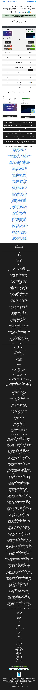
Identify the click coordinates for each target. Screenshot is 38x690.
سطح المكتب (18, 259)
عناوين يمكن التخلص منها (19, 351)
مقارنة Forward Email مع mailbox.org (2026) (19, 239)
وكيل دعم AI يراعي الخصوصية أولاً (19, 397)
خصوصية (7, 1)
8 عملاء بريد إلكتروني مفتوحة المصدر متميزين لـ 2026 (19, 517)
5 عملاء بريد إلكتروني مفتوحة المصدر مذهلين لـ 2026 (19, 525)
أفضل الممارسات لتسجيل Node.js (19, 394)
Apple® (19, 254)
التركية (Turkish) (19, 660)
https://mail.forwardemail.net (19, 16)
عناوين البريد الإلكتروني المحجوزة (19, 354)
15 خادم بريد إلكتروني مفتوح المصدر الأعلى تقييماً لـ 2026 (19, 507)
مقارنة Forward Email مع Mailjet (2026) (19, 199)
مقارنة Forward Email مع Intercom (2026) (19, 188)
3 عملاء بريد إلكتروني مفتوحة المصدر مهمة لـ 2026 (19, 465)
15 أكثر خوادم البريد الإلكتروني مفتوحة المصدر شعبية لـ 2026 (19, 509)
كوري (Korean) (19, 652)
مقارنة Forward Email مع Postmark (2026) (19, 214)
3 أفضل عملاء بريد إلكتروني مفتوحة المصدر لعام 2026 (19, 570)
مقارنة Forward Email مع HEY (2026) (19, 181)
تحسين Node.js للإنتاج (19, 411)
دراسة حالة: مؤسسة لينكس (19, 401)
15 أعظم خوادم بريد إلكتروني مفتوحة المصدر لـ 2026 (19, 459)
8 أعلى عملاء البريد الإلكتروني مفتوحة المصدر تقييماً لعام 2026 (19, 546)
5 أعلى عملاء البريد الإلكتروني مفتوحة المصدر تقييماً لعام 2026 (19, 579)
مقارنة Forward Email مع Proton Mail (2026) (19, 217)
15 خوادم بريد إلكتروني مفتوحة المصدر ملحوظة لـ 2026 (19, 455)
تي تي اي (30, 69)
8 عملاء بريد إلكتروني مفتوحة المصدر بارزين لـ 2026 (19, 522)
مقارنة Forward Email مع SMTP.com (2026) (19, 219)
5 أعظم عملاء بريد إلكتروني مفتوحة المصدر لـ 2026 (19, 460)
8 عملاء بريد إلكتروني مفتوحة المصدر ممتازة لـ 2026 (19, 487)
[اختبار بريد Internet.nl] (30, 46)
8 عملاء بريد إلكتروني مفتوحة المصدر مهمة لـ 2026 (19, 532)
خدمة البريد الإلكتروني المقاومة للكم (19, 422)
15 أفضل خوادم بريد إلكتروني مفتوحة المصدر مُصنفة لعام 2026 (19, 540)
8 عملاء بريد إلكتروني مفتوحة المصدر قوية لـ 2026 (19, 468)
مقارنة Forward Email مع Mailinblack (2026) (19, 198)
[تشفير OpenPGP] (17, 85)
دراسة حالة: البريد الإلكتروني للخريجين (19, 399)
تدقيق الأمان (19, 367)
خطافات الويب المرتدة (19, 372)
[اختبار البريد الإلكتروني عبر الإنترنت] (14, 669)
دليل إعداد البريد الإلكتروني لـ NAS (19, 269)
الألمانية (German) (19, 646)
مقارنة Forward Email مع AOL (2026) (19, 149)
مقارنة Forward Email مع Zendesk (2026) (19, 236)
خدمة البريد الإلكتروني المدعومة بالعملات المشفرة (19, 412)
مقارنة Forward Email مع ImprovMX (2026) (19, 187)
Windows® (19, 255)
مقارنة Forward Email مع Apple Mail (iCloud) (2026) (19, 157)
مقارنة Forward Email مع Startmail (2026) (19, 227)
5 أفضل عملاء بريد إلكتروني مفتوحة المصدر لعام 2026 (19, 572)
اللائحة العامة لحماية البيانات (19, 628)
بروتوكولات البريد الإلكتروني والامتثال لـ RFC (19, 405)
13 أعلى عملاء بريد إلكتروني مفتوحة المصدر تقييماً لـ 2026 (19, 479)
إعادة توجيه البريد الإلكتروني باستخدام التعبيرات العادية (19, 374)
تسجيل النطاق (19, 352)
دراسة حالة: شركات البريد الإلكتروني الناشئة (19, 426)
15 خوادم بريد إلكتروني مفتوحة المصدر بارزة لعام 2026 (19, 554)
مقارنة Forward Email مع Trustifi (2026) (19, 230)
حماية (19, 625)
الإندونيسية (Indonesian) (19, 649)
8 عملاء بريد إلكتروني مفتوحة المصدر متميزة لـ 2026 (19, 484)
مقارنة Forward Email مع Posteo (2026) (19, 213)
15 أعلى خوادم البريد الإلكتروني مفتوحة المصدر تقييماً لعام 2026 (19, 545)
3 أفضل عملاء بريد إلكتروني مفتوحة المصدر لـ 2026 (19, 503)
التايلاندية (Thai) (19, 659)
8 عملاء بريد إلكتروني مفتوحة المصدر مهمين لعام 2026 (19, 565)
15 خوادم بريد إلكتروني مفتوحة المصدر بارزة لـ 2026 (19, 587)
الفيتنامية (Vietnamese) (19, 662)
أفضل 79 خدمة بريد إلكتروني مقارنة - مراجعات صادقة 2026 (20, 122)
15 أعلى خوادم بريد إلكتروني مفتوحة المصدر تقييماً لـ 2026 (19, 445)
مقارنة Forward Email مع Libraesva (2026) (19, 190)
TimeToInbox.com (19, 357)
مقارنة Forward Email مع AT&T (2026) (19, 150)
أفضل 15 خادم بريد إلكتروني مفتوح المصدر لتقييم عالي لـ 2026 (19, 440)
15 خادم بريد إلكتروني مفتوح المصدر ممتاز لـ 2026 (19, 519)
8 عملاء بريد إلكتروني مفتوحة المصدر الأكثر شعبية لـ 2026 (19, 477)
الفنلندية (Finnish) (19, 644)
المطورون (19, 364)
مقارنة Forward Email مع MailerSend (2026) (19, 194)
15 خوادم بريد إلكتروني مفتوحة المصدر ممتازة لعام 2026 (19, 552)
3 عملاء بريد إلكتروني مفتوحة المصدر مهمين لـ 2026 (19, 598)
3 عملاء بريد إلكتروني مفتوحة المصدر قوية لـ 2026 (19, 501)
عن (19, 624)
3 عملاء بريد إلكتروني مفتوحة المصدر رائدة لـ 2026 (19, 482)
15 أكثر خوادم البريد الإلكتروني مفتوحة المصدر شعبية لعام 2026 (19, 542)
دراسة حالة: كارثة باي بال (19, 420)
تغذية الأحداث (19, 622)
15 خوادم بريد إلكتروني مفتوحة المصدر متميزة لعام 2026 (19, 549)
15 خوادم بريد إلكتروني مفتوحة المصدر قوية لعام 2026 (19, 566)
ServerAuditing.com (19, 358)
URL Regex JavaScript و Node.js (19, 430)
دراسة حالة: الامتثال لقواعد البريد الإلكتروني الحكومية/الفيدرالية (19, 398)
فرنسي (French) (19, 645)
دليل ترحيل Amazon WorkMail (19, 391)
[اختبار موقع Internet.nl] (30, 45)
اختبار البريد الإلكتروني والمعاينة (19, 407)
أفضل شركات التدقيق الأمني (19, 395)
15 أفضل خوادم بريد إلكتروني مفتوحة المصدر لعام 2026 (19, 568)
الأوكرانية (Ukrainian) (19, 661)
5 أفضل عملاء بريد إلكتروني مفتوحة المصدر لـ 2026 (19, 470)
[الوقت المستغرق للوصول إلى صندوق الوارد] (18, 70)
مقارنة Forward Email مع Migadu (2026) (19, 205)
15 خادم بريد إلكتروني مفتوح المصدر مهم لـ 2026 (19, 497)
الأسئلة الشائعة (18, 247)
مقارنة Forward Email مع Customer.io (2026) (19, 166)
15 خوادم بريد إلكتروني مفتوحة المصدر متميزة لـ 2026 (19, 450)
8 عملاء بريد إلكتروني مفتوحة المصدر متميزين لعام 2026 (19, 551)
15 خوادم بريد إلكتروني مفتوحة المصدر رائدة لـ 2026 (19, 447)
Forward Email (30, 29)
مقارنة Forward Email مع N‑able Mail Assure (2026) (19, 208)
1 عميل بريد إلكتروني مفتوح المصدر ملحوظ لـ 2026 (19, 456)
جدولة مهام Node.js (19, 418)
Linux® (18, 258)
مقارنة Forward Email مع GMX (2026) (19, 175)
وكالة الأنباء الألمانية (19, 630)
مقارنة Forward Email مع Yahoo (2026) (19, 233)
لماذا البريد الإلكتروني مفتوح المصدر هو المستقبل (19, 431)
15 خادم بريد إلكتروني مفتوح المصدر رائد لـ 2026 (19, 514)
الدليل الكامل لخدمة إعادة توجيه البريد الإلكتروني (19, 410)
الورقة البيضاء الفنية (19, 365)
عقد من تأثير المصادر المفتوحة (19, 390)
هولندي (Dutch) (19, 642)
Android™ (18, 256)
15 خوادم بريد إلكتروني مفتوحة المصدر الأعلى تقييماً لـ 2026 (19, 474)
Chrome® (18, 260)
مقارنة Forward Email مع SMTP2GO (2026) (19, 220)
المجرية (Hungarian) (19, 648)
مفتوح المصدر (19, 375)
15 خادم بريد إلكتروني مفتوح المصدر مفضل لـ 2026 (19, 495)
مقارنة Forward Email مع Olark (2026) (19, 211)
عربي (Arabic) (19, 637)
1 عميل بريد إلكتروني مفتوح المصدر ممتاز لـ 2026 (19, 453)
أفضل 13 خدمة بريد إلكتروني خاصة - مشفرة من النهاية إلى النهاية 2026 (20, 125)
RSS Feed (18, 618)
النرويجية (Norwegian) (19, 653)
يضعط (19, 632)
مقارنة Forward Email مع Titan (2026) (19, 228)
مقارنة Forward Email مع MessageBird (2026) (19, 202)
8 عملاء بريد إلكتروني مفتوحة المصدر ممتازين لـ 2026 (19, 520)
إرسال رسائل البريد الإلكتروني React (19, 425)
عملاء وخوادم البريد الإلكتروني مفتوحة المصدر (19, 434)
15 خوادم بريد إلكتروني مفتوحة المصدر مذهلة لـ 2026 (19, 457)
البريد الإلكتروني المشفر (13, 1)
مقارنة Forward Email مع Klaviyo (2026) (19, 189)
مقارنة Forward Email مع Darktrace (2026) (19, 167)
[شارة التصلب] (19, 674)
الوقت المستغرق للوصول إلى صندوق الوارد (19, 349)
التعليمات (4, 1)
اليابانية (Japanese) (19, 651)
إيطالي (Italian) (19, 650)
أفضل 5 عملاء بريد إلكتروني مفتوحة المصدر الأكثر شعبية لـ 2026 (19, 444)
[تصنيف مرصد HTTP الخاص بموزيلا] (31, 48)
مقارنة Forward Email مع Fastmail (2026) (19, 173)
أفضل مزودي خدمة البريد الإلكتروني (19, 393)
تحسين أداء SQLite (19, 424)
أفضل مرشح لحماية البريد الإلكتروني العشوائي (19, 392)
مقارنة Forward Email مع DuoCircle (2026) (19, 169)
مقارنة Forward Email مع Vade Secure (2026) (19, 232)
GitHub (18, 613)
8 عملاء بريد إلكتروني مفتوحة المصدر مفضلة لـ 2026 (19, 463)
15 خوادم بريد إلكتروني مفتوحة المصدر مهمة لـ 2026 (19, 464)
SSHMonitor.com (19, 359)
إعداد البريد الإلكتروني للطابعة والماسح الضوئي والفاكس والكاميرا (19, 270)
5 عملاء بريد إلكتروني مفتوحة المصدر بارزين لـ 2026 (19, 589)
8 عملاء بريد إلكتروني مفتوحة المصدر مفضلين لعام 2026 (19, 563)
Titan (7, 29)
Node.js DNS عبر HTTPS (19, 416)
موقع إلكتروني (30, 42)
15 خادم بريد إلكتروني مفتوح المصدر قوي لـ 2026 (19, 500)
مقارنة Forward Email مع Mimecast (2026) (19, 206)
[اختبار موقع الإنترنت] (24, 669)
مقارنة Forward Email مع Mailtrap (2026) (19, 200)
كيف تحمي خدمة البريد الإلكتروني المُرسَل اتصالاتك (19, 429)
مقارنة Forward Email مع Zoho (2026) (19, 237)
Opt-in (30, 82)
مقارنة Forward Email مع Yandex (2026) (19, 234)
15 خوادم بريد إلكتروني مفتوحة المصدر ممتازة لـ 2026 (19, 452)
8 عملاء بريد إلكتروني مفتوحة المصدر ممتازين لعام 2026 (19, 553)
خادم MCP (19, 409)
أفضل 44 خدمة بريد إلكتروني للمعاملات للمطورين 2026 (20, 133)
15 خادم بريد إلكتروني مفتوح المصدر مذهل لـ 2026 (19, 523)
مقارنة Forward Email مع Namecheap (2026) (19, 207)
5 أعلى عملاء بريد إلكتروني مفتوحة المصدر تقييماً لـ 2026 (19, 446)
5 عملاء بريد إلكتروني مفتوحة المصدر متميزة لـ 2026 (19, 451)
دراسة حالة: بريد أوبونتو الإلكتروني (19, 400)
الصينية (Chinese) (19, 638)
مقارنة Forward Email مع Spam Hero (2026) (19, 224)
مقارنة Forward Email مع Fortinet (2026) (19, 174)
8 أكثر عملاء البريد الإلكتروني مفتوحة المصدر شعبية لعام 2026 (19, 544)
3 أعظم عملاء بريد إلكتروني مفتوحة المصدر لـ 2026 (19, 593)
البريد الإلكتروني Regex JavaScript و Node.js (19, 406)
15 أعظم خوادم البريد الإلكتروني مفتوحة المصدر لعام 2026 (19, 559)
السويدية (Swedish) (19, 658)
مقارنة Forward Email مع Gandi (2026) (19, 176)
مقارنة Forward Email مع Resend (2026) (19, 218)
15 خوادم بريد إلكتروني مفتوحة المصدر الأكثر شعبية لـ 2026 (19, 476)
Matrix (18, 616)
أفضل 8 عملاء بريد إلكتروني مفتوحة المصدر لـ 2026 (19, 437)
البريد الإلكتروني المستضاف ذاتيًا (19, 371)
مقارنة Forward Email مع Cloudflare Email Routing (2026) (19, 163)
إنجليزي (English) (19, 643)
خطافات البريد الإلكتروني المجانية (19, 370)
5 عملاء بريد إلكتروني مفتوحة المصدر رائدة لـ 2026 (19, 449)
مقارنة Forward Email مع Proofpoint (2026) (19, 215)
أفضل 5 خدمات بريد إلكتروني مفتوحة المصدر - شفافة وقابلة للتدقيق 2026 (19, 128)
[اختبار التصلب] (31, 43)
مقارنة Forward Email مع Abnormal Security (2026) (19, 151)
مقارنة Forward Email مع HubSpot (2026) (19, 186)
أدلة (19, 264)
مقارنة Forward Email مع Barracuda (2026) (19, 158)
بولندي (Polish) (19, 654)
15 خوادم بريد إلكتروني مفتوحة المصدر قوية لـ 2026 (19, 466)
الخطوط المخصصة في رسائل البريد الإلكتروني (19, 404)
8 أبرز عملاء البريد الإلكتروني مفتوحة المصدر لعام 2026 (19, 548)
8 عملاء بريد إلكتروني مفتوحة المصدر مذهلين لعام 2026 (19, 558)
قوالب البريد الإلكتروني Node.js (19, 417)
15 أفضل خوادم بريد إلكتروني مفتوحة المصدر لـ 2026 (19, 469)
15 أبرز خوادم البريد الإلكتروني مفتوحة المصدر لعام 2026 (19, 547)
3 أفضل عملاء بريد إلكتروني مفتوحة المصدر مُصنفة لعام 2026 (19, 574)
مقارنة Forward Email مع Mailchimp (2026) (19, 193)
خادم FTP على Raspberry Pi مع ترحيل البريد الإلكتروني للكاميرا (19, 271)
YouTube (18, 617)
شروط (19, 627)
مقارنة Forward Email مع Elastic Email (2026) (19, 171)
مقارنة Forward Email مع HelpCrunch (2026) (19, 185)
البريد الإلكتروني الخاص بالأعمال (19, 347)
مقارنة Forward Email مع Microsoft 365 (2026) (19, 204)
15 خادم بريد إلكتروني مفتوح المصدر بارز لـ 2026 (19, 521)
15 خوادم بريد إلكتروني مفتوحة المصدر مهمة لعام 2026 (19, 564)
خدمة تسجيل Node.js (19, 419)
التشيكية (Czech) (19, 639)
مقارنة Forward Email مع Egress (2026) (19, 170)
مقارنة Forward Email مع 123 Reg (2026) (19, 148)
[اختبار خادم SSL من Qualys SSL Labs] (31, 49)
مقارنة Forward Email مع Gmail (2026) (19, 179)
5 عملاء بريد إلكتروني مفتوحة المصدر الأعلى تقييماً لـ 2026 (19, 508)
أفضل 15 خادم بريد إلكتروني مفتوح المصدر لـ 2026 (19, 436)
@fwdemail (18, 614)
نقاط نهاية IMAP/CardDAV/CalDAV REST (19, 403)
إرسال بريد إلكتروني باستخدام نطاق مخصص (19, 267)
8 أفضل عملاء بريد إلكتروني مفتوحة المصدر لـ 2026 (19, 539)
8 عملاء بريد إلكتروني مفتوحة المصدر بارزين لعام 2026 (19, 555)
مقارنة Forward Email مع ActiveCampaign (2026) (19, 152)
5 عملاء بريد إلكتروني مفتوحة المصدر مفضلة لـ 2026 (19, 496)
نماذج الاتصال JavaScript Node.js (19, 414)
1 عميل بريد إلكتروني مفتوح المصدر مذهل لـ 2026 (19, 458)
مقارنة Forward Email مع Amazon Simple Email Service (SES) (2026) (19, 155)
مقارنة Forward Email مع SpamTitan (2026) (19, 226)
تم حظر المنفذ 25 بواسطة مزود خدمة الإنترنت (19, 343)
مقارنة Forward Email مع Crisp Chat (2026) (19, 164)
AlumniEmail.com (19, 355)
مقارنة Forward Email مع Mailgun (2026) (19, 196)
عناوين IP (19, 368)
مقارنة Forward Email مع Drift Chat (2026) (19, 168)
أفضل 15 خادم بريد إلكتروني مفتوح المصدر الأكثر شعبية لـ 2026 (19, 443)
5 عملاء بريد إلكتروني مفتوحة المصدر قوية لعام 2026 (19, 567)
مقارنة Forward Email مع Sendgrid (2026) (19, 221)
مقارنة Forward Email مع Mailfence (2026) (19, 195)
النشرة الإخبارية (18, 612)
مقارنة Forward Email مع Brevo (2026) (19, 160)
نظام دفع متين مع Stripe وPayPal (19, 428)
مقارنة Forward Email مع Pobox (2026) (19, 212)
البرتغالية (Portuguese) (19, 655)
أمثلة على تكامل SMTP (19, 265)
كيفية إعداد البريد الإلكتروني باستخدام (19, 273)
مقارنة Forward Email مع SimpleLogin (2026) (19, 223)
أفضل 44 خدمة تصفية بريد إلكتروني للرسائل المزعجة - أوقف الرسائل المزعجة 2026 (19, 141)
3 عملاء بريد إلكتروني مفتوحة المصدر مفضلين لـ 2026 (19, 596)
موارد (19, 346)
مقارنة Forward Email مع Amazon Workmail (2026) (19, 156)
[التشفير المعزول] (16, 62)
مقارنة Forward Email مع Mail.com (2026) (19, 192)
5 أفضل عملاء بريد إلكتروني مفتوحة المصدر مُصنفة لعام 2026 (19, 541)
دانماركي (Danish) (19, 640)
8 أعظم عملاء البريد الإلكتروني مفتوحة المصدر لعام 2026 (19, 560)
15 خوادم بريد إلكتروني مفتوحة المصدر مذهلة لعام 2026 (19, 557)
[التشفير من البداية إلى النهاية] (17, 82)
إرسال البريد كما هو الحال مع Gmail (19, 268)
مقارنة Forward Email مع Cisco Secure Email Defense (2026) (19, 162)
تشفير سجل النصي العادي (19, 353)
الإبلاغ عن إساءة (19, 631)
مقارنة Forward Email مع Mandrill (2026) (19, 201)
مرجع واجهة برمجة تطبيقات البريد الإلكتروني (19, 369)
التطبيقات (19, 253)
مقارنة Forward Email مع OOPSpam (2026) (19, 209)
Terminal (18, 261)
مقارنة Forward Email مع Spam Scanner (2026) (19, 225)
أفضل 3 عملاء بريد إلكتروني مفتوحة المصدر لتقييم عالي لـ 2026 (19, 441)
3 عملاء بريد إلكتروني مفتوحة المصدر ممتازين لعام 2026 (19, 586)
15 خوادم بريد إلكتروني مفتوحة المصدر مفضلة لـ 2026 (19, 462)
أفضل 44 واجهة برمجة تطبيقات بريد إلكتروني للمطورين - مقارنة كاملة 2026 (19, 137)
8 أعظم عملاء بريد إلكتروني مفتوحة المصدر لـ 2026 (19, 494)
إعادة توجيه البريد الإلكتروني (26, 15)
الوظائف (19, 633)
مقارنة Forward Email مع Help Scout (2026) (19, 183)
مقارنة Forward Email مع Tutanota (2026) (19, 231)
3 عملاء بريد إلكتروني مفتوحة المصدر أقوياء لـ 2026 (19, 601)
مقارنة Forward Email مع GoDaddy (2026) (19, 180)
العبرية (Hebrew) (19, 647)
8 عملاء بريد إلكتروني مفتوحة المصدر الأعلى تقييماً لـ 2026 (19, 475)
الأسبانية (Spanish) (19, 657)
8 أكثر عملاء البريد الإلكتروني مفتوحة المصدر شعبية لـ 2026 (19, 510)
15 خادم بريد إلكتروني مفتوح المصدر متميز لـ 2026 (19, 516)
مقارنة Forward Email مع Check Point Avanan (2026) (19, 161)
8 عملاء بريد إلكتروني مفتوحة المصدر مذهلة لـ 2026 (19, 491)
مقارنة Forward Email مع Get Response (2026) (19, 177)
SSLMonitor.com (19, 360)
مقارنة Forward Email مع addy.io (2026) (19, 238)
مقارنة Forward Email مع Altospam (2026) (19, 154)
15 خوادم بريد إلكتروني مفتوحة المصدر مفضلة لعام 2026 (19, 561)
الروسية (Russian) (19, 656)
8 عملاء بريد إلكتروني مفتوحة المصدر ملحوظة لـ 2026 (19, 489)
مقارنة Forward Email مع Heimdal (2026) (19, 182)
